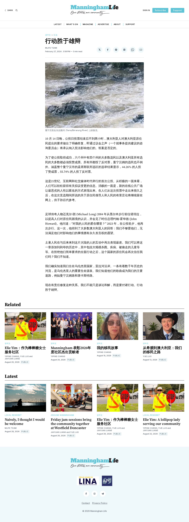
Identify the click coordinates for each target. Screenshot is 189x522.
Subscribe (160, 10)
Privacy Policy (99, 503)
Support (177, 10)
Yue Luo (24, 356)
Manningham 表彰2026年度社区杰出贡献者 (71, 349)
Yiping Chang (12, 356)
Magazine (88, 24)
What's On (72, 24)
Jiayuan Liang (12, 359)
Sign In (146, 10)
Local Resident (13, 415)
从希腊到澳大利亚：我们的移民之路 (162, 349)
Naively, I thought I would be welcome (25, 421)
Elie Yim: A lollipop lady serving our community (161, 421)
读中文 (48, 35)
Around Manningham (62, 415)
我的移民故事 (107, 347)
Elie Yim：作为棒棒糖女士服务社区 (25, 349)
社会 (55, 35)
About (117, 24)
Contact (86, 503)
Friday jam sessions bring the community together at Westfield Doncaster (71, 423)
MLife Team (51, 48)
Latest (58, 24)
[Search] (16, 10)
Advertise (103, 24)
